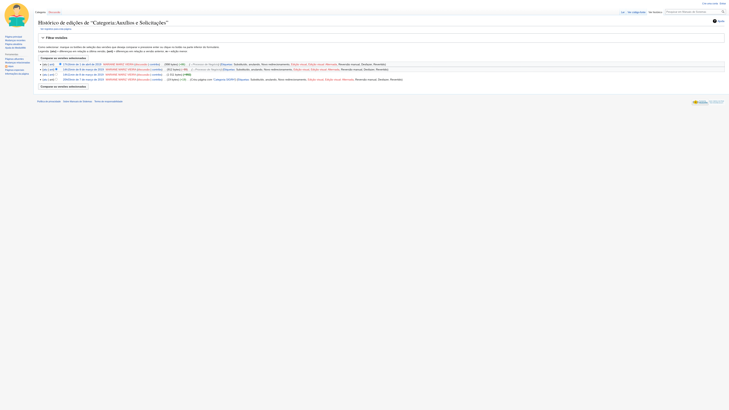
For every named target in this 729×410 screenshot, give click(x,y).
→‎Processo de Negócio (204, 64)
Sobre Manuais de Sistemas (77, 101)
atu (45, 69)
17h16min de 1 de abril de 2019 (82, 64)
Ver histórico (655, 12)
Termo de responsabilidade (108, 101)
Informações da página (17, 74)
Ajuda (721, 21)
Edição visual (299, 64)
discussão (141, 64)
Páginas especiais (14, 70)
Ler (623, 12)
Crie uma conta (710, 3)
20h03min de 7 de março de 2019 (83, 79)
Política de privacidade (49, 101)
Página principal (13, 36)
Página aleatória (13, 44)
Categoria (40, 12)
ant (51, 64)
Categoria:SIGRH (224, 79)
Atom (10, 66)
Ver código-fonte (636, 12)
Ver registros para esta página (55, 29)
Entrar (723, 3)
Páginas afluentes (14, 59)
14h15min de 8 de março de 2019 (83, 69)
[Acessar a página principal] (17, 15)
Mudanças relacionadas (17, 62)
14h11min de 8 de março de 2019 (83, 74)
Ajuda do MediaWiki (15, 48)
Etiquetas (226, 64)
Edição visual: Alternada (322, 64)
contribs (154, 64)
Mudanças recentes (15, 40)
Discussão (54, 12)
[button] (381, 38)
